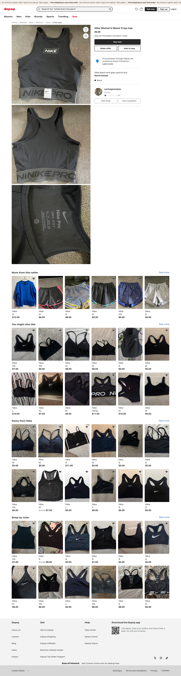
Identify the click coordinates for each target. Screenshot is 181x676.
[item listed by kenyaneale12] (50, 388)
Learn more (107, 64)
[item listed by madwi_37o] (157, 388)
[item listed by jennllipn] (130, 440)
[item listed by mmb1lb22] (50, 537)
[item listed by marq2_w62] (24, 344)
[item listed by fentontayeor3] (103, 582)
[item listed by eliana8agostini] (103, 537)
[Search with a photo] (110, 9)
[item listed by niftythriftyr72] (77, 582)
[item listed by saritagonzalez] (24, 292)
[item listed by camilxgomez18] (157, 485)
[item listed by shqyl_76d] (77, 388)
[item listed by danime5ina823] (103, 344)
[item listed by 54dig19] (24, 388)
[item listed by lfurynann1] (77, 440)
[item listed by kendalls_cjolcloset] (157, 582)
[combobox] (75, 9)
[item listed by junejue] (24, 537)
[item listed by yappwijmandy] (77, 485)
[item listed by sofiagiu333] (103, 388)
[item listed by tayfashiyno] (130, 344)
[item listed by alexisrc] (130, 485)
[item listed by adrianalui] (77, 344)
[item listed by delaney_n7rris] (50, 582)
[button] (122, 95)
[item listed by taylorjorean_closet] (77, 537)
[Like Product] (33, 278)
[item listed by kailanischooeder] (24, 582)
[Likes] (136, 9)
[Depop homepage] (9, 9)
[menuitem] (8, 16)
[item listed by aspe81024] (24, 485)
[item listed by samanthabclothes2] (130, 582)
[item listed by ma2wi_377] (157, 344)
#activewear (101, 75)
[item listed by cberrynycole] (50, 344)
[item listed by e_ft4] (130, 537)
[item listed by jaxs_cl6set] (50, 485)
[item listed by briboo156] (103, 440)
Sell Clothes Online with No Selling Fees (100, 663)
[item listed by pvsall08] (24, 440)
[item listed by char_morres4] (157, 537)
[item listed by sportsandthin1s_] (157, 440)
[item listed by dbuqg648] (50, 440)
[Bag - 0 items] (141, 9)
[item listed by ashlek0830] (130, 388)
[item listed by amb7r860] (103, 485)
